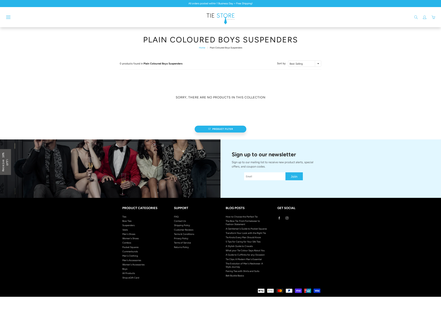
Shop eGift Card (130, 277)
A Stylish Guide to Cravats (239, 246)
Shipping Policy (182, 225)
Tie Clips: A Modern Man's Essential (244, 259)
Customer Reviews (183, 229)
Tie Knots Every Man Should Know (243, 237)
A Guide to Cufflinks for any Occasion (245, 254)
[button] (5, 162)
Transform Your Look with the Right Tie (246, 233)
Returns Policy (181, 247)
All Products (128, 273)
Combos (126, 242)
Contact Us (180, 221)
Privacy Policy (181, 238)
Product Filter (222, 129)
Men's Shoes (128, 234)
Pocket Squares (130, 247)
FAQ (176, 216)
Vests (125, 229)
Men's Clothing (130, 255)
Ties (124, 216)
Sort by (281, 63)
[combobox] (304, 63)
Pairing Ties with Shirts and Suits (242, 271)
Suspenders (128, 225)
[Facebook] (279, 218)
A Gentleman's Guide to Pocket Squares (246, 228)
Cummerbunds (130, 251)
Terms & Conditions (184, 234)
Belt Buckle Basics (235, 275)
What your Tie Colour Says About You (245, 250)
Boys (124, 268)
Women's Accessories (133, 264)
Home (202, 47)
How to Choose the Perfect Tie (242, 216)
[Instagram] (287, 218)
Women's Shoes (130, 238)
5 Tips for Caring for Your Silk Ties (243, 241)
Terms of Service (182, 242)
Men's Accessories (131, 260)
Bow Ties (126, 221)
